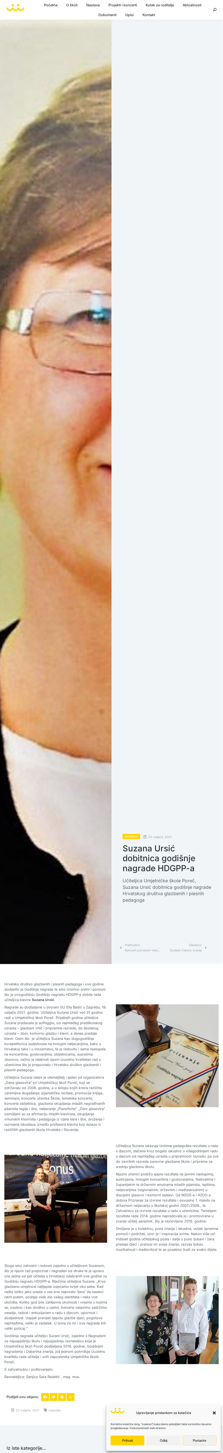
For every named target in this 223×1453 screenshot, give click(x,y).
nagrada (55, 1410)
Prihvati (127, 1440)
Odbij (163, 1440)
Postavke (199, 1440)
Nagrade (131, 836)
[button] (214, 1413)
